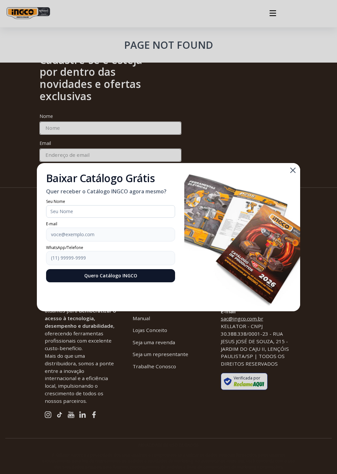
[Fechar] (293, 170)
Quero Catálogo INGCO (110, 275)
